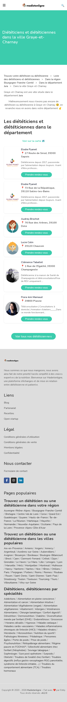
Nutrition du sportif (44, 633)
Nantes (30, 569)
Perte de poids (21, 640)
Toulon (21, 579)
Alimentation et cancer (16, 602)
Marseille (10, 565)
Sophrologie (10, 653)
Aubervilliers (47, 551)
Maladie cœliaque (46, 623)
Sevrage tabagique (38, 650)
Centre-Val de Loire (27, 514)
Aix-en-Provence (13, 548)
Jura (21, 95)
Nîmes (46, 569)
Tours (54, 579)
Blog (6, 402)
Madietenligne (34, 690)
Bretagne (10, 514)
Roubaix (58, 572)
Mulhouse (57, 565)
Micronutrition (24, 633)
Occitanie (46, 524)
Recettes (9, 413)
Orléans (56, 569)
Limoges (50, 562)
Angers (39, 548)
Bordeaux (32, 555)
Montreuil (44, 565)
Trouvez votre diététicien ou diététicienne (26, 76)
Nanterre (19, 569)
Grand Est (54, 514)
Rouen (8, 575)
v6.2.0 (44, 693)
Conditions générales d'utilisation (21, 437)
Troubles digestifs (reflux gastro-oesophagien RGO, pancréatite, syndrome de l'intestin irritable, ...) (33, 660)
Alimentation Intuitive (41, 602)
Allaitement (26, 609)
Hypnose (30, 623)
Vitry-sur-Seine (27, 582)
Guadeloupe (10, 517)
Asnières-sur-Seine (27, 551)
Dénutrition (10, 616)
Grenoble (9, 562)
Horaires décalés (14, 623)
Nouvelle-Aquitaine (28, 524)
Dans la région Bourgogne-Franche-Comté (32, 81)
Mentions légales (13, 447)
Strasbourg (10, 579)
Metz (20, 565)
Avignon (8, 555)
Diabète (40, 616)
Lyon (59, 562)
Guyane (23, 517)
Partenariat (10, 408)
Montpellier (31, 565)
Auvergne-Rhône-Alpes (17, 510)
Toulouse (32, 579)
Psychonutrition (12, 643)
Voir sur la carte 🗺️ (33, 141)
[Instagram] (14, 480)
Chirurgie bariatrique (30, 612)
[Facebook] (7, 480)
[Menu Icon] (4, 5)
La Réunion (19, 521)
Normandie (10, 524)
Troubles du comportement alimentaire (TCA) (29, 665)
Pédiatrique (36, 636)
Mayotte (45, 521)
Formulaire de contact (15, 471)
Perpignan (16, 572)
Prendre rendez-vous (36, 174)
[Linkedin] (21, 480)
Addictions (9, 599)
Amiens (29, 548)
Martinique (32, 521)
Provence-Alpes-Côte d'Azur (29, 527)
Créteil (45, 558)
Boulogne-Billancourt (51, 555)
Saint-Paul (51, 575)
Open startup (11, 419)
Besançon (20, 555)
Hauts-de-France (38, 517)
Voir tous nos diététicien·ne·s (33, 336)
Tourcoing (44, 579)
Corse (44, 514)
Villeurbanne (10, 582)
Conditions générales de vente (20, 442)
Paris (6, 572)
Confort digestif (51, 612)
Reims (38, 572)
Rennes (48, 572)
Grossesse (57, 619)
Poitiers (28, 572)
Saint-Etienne (36, 575)
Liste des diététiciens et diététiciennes (31, 77)
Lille (41, 562)
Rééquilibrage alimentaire (36, 643)
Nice (38, 569)
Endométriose (41, 619)
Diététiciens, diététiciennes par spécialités (31, 591)
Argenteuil (9, 551)
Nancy (8, 569)
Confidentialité (11, 453)
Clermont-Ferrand (30, 558)
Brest (8, 558)
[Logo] (33, 5)
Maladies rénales (47, 629)
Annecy (49, 548)
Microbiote (10, 633)
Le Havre (21, 562)
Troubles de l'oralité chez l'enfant (32, 657)
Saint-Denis (20, 575)
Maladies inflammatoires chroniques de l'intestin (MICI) (33, 628)
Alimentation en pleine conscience (35, 599)
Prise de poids (38, 640)
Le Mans (32, 562)
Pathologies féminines (16, 636)
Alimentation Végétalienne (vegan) (22, 605)
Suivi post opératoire (30, 653)
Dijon (54, 558)
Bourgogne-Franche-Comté (47, 510)
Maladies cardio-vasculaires (19, 626)
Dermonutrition (26, 616)
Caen (16, 558)
